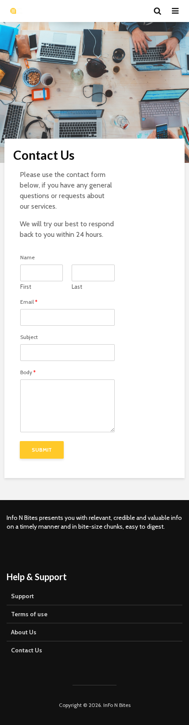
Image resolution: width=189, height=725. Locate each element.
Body (28, 372)
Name (27, 257)
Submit (42, 449)
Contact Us (26, 650)
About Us (23, 632)
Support (22, 596)
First (25, 286)
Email (28, 302)
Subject (29, 337)
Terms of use (29, 614)
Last (77, 286)
